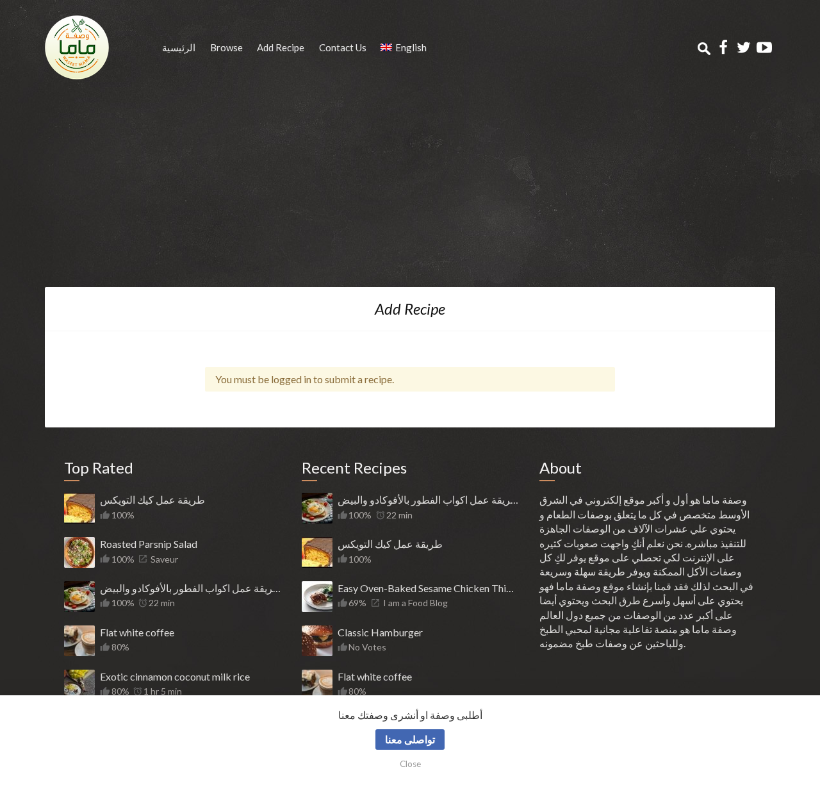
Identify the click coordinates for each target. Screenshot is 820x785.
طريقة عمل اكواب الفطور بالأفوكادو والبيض (190, 588)
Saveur (164, 559)
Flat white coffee (137, 632)
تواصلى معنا (410, 739)
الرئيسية (178, 47)
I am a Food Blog (415, 602)
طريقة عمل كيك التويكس (152, 499)
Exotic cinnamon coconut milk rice (175, 676)
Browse (226, 47)
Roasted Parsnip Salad (148, 544)
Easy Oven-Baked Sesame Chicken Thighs (428, 588)
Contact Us (342, 47)
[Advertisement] (410, 191)
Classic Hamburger (380, 632)
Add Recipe (280, 47)
